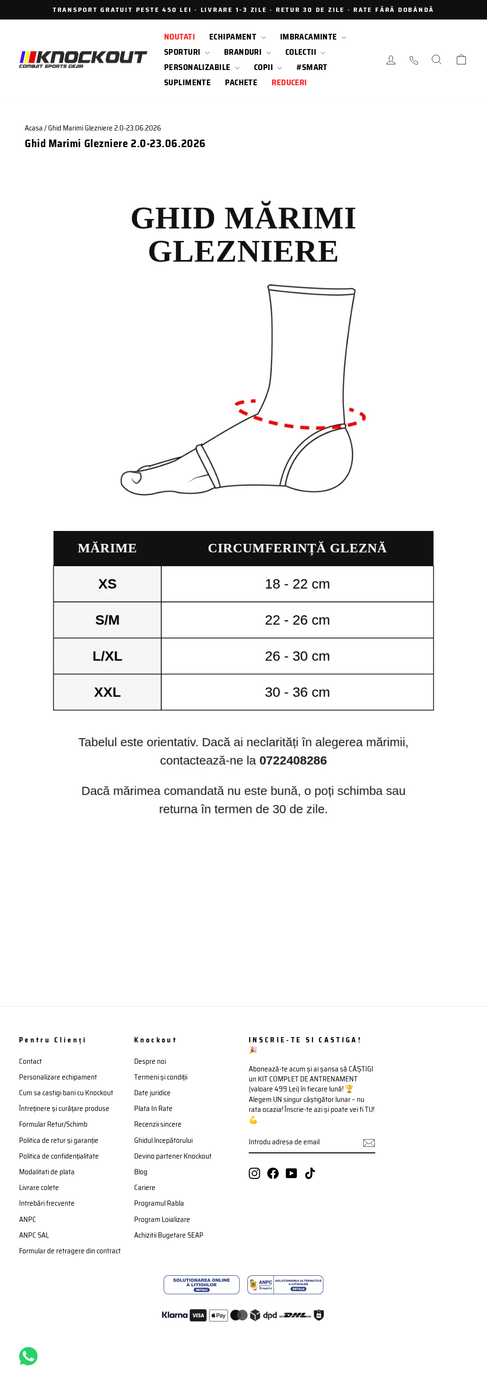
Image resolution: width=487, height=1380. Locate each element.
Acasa (34, 128)
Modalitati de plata (47, 1172)
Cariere (145, 1187)
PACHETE (241, 82)
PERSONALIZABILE (198, 67)
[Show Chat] (31, 1356)
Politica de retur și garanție (58, 1140)
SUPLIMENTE (187, 82)
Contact (30, 1061)
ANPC (27, 1219)
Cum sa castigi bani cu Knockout (66, 1093)
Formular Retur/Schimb (53, 1124)
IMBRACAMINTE (310, 36)
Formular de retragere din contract (70, 1251)
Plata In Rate (153, 1108)
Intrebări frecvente (47, 1203)
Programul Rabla (159, 1203)
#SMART (312, 67)
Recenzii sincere (158, 1124)
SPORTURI (183, 52)
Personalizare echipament (58, 1077)
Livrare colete (39, 1187)
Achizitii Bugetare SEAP (169, 1235)
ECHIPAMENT (234, 36)
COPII (264, 67)
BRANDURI (244, 52)
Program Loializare (162, 1219)
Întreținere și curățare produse (64, 1108)
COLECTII (302, 52)
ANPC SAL (34, 1235)
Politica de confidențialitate (59, 1156)
